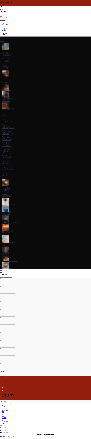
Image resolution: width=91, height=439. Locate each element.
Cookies (3, 379)
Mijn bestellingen (4, 381)
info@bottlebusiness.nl (7, 396)
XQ (1, 374)
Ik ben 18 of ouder (3, 436)
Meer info (1, 430)
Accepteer (4, 430)
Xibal (1, 376)
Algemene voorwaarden (5, 382)
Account (3, 380)
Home (1, 275)
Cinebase (4, 401)
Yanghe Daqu (2, 371)
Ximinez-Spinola (2, 375)
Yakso (1, 372)
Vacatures (5, 33)
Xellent (1, 377)
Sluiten (1, 270)
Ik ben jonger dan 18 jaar (10, 436)
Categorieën (2, 41)
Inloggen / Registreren (5, 421)
